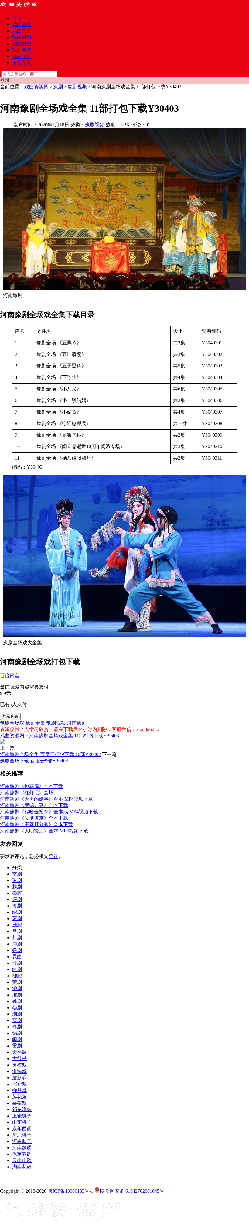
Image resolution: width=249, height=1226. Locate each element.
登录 (53, 856)
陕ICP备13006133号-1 (70, 1191)
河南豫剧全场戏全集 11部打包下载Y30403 (74, 735)
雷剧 (17, 1045)
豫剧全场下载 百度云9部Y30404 (34, 760)
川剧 (17, 937)
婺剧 (17, 1007)
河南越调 (22, 1147)
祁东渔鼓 (22, 1109)
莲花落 (19, 1096)
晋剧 (17, 963)
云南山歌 (22, 1160)
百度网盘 (9, 675)
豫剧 (58, 86)
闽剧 (17, 1039)
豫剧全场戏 (13, 722)
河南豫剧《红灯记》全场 (26, 792)
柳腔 (17, 975)
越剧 (17, 886)
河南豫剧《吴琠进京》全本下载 (34, 818)
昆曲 (17, 956)
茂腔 (17, 924)
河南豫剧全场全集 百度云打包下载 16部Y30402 (50, 754)
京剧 (17, 873)
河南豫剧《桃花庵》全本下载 (31, 786)
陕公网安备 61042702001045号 (132, 1191)
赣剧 (17, 1026)
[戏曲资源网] (23, 7)
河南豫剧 (76, 722)
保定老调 (22, 1154)
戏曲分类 (22, 24)
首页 (17, 18)
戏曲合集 (22, 49)
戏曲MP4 (21, 37)
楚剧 (17, 982)
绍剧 (17, 912)
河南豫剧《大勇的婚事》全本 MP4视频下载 (46, 799)
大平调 (19, 1052)
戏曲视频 (22, 30)
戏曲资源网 (36, 86)
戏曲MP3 (21, 43)
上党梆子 (22, 1115)
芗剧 (17, 918)
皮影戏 (19, 1077)
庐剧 (17, 943)
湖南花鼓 (22, 1166)
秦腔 (17, 893)
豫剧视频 (77, 86)
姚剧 (17, 1001)
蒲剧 (17, 1020)
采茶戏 (19, 1103)
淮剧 (17, 994)
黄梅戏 (19, 1064)
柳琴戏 (19, 1090)
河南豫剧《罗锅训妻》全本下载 (34, 805)
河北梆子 (22, 1134)
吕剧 (17, 931)
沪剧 (17, 988)
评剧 (17, 899)
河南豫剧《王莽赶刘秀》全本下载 (36, 824)
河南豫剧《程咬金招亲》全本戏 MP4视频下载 (49, 811)
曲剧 (17, 969)
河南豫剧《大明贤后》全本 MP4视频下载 (44, 830)
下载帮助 (22, 62)
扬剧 (17, 950)
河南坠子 (22, 1141)
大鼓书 (19, 1058)
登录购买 (10, 716)
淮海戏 (19, 1071)
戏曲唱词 (22, 56)
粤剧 (17, 905)
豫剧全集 (36, 722)
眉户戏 (19, 1084)
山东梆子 (22, 1122)
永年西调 (22, 1128)
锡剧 (17, 1033)
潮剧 (17, 1014)
